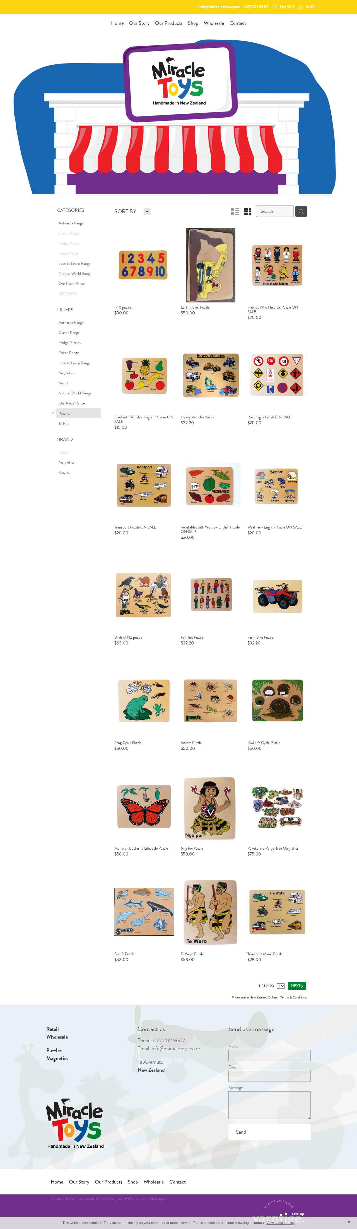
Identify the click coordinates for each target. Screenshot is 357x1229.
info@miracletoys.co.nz (219, 6)
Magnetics (57, 1058)
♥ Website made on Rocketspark (146, 1199)
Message (235, 1088)
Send (241, 1132)
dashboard (86, 1199)
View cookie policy (280, 1223)
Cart (310, 6)
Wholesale (57, 1037)
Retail (52, 1029)
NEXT (297, 985)
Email (232, 1067)
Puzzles (54, 1050)
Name (233, 1046)
